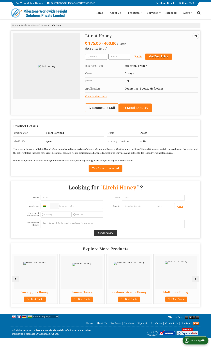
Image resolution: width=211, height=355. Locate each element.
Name (36, 197)
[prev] (15, 279)
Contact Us (171, 323)
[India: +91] (45, 206)
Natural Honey (39, 25)
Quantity (116, 206)
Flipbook (171, 12)
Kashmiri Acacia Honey (128, 292)
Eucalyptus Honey (34, 292)
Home (99, 12)
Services (152, 12)
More (186, 12)
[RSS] (196, 323)
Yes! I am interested (105, 168)
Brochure (156, 323)
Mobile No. (34, 206)
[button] (32, 3)
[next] (195, 279)
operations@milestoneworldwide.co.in (73, 3)
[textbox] (119, 57)
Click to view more (96, 96)
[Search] (198, 12)
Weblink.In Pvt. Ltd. (49, 334)
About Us (115, 12)
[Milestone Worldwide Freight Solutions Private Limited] (39, 12)
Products (134, 12)
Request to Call (103, 107)
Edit (139, 56)
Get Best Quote (34, 299)
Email (117, 197)
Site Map (186, 323)
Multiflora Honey (176, 292)
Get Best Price (158, 56)
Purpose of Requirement (33, 214)
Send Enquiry (137, 107)
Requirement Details (33, 224)
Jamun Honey (81, 292)
